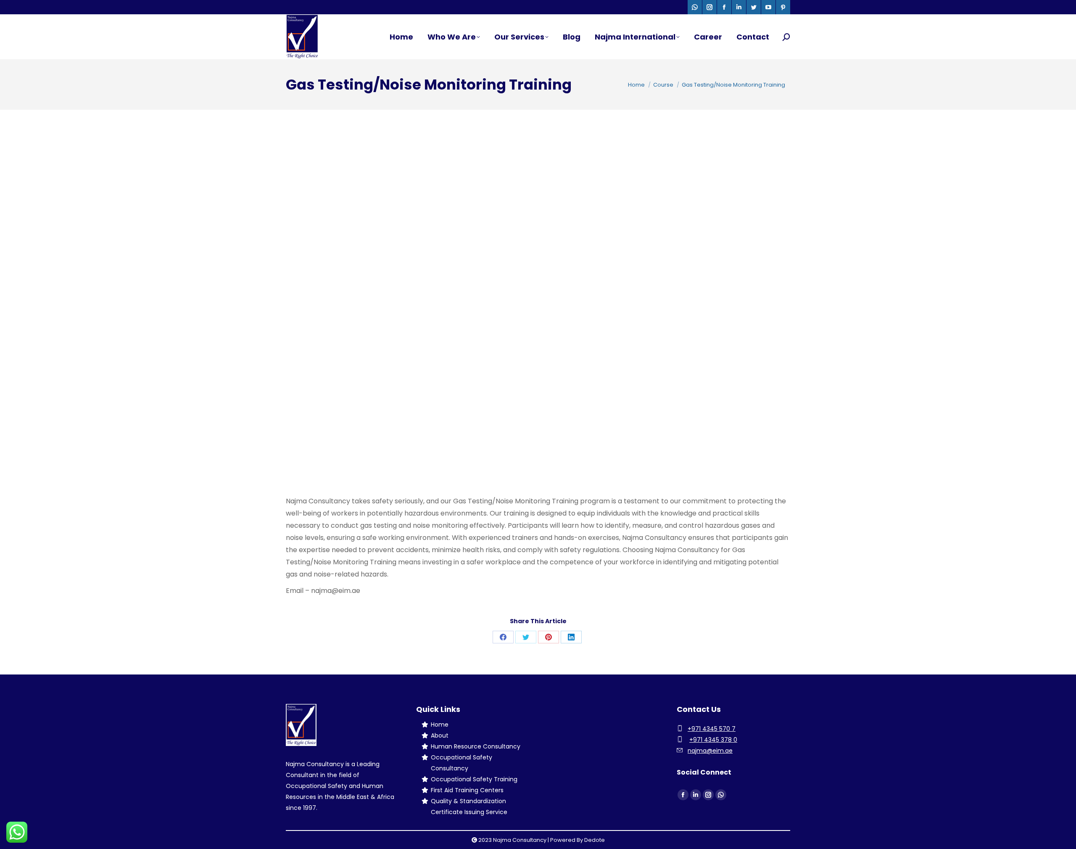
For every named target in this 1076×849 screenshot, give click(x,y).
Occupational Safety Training (474, 779)
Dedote (594, 840)
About (439, 735)
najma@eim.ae (710, 750)
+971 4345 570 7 (712, 729)
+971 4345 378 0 (713, 739)
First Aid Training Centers (467, 790)
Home (439, 724)
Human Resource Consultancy (475, 746)
